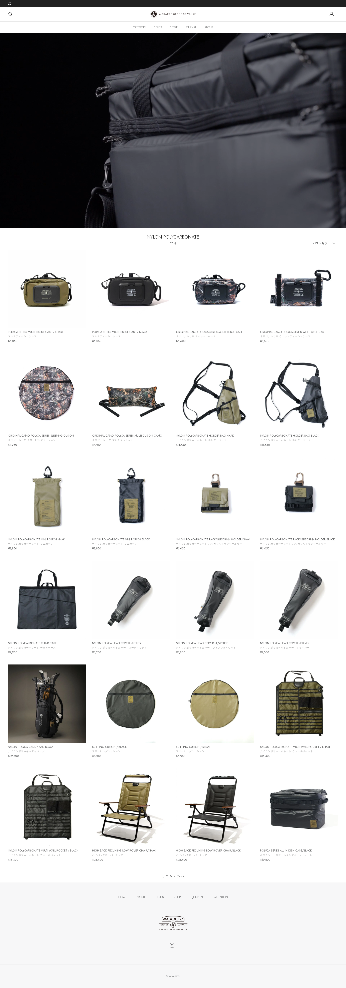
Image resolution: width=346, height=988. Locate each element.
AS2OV (176, 976)
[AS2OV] (173, 14)
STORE (174, 27)
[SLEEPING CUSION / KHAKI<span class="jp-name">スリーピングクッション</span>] (215, 703)
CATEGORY (139, 27)
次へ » (180, 876)
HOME (122, 897)
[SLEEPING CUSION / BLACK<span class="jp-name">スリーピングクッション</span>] (131, 703)
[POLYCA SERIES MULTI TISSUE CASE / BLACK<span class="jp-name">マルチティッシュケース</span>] (131, 289)
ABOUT (208, 27)
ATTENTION (221, 897)
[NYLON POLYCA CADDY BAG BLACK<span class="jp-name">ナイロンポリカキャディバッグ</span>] (47, 703)
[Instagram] (9, 3)
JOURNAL (191, 27)
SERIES (158, 27)
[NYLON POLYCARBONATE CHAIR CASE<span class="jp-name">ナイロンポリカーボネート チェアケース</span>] (47, 600)
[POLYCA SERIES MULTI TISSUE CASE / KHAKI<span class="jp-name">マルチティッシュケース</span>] (47, 289)
